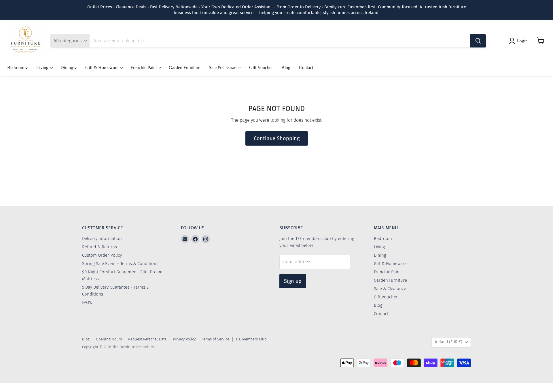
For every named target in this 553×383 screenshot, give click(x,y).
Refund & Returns (99, 246)
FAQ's (87, 302)
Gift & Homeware (102, 67)
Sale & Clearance (224, 67)
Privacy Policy (184, 339)
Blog (285, 67)
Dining (67, 67)
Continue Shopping (277, 138)
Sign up (293, 281)
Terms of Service (215, 339)
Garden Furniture (184, 67)
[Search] (478, 40)
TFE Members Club (251, 339)
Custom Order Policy (102, 255)
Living (43, 67)
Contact (306, 67)
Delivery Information (102, 238)
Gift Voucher (261, 67)
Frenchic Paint (144, 67)
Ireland (448, 342)
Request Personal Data (147, 339)
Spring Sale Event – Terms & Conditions (120, 263)
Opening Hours (109, 339)
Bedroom (16, 67)
